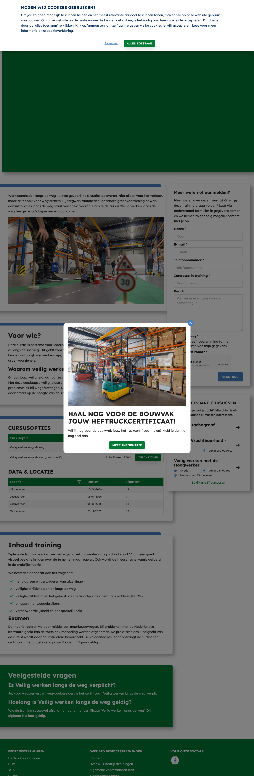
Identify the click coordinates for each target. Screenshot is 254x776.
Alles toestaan (139, 43)
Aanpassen (111, 43)
